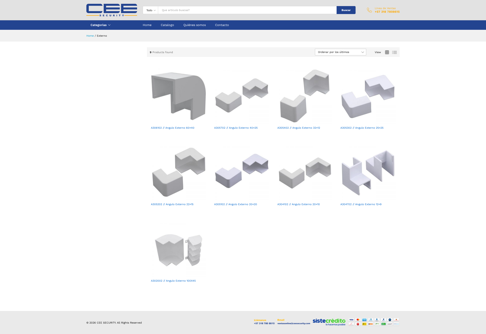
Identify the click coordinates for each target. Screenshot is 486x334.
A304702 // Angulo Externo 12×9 (361, 204)
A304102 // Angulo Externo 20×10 (298, 204)
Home (147, 25)
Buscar (346, 10)
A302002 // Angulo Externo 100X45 (173, 280)
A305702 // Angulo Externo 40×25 (236, 127)
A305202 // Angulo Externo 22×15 (172, 204)
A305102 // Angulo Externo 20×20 (235, 204)
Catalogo (167, 25)
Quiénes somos (194, 25)
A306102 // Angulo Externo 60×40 (172, 127)
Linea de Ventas (385, 8)
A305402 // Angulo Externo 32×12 (298, 127)
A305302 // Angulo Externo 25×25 (361, 127)
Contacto (222, 25)
